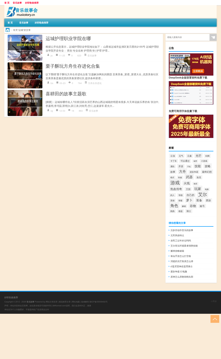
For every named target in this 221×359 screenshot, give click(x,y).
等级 (180, 195)
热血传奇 (176, 189)
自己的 (190, 195)
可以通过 (185, 160)
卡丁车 (173, 160)
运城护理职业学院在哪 (68, 38)
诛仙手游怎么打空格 (181, 256)
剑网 (207, 155)
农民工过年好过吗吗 (181, 240)
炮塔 (195, 183)
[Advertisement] (97, 336)
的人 (172, 195)
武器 (189, 176)
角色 (174, 205)
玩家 (197, 188)
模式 (172, 177)
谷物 (193, 205)
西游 (208, 200)
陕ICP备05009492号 (98, 301)
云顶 (172, 155)
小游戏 (204, 160)
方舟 (182, 171)
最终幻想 (207, 171)
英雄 (172, 200)
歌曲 (180, 177)
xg (51, 110)
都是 (180, 211)
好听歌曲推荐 (32, 2)
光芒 (198, 155)
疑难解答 (85, 301)
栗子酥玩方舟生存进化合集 (73, 66)
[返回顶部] (214, 318)
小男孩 (214, 301)
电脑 (207, 189)
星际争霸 (194, 171)
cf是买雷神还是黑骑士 (182, 266)
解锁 (184, 206)
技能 (198, 166)
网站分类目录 (51, 301)
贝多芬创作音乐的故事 (182, 230)
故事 (172, 171)
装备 (199, 200)
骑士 (189, 211)
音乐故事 (17, 2)
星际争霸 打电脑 (179, 271)
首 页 (7, 2)
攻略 (207, 166)
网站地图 (76, 301)
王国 (188, 189)
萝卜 (189, 200)
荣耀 (180, 200)
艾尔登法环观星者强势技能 (184, 245)
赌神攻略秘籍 (177, 250)
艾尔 (202, 194)
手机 (189, 166)
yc (51, 55)
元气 (181, 155)
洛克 (199, 177)
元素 (189, 155)
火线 (187, 183)
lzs (51, 83)
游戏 (175, 182)
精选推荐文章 (65, 301)
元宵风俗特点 (177, 235)
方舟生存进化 (95, 83)
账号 (202, 206)
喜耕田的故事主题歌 (66, 93)
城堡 (195, 161)
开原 (180, 166)
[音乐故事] (21, 6)
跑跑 (172, 211)
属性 (172, 166)
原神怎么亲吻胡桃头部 (182, 276)
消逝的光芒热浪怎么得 (182, 261)
